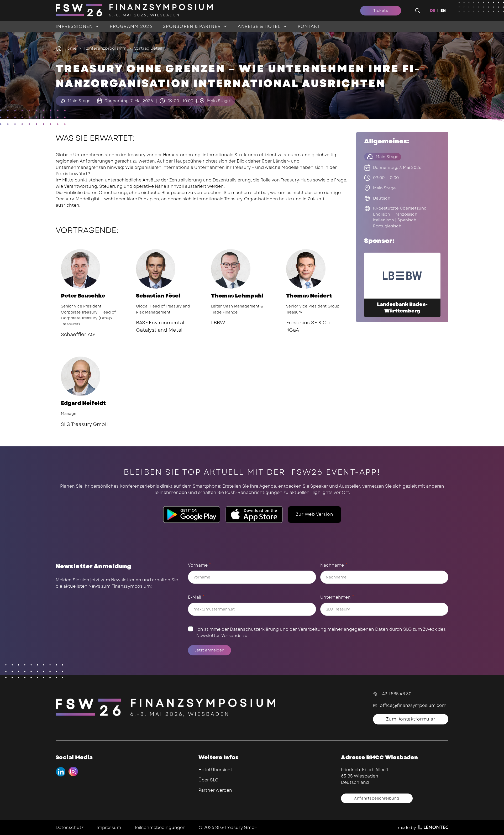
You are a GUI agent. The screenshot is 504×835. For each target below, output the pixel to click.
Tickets (380, 10)
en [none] (443, 10)
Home (71, 48)
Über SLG (208, 780)
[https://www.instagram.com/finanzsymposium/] (73, 771)
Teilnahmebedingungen (160, 827)
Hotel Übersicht (215, 770)
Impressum (109, 827)
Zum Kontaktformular (410, 719)
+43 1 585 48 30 (396, 694)
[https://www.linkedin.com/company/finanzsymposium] (60, 771)
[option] (443, 10)
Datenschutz (69, 827)
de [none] (432, 10)
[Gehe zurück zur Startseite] (195, 10)
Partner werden (215, 790)
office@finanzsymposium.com (413, 705)
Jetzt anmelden (209, 650)
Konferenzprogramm (105, 48)
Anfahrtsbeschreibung (376, 798)
